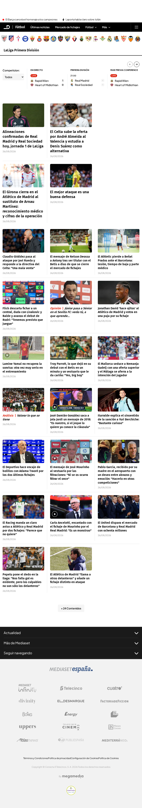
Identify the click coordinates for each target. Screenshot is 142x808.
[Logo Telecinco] (71, 688)
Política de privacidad (59, 758)
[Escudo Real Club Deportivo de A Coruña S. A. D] (95, 39)
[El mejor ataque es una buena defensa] (71, 175)
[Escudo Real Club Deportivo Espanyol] (39, 39)
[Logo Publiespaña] (71, 740)
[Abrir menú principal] (136, 27)
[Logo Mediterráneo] (115, 740)
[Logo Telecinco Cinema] (71, 727)
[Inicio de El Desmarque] (7, 27)
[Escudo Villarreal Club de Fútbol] (138, 39)
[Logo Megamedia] (72, 776)
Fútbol (20, 27)
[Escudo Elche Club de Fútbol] (32, 39)
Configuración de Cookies (84, 758)
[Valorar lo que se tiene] (23, 400)
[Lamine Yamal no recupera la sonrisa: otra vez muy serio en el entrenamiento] (23, 348)
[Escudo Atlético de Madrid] (11, 39)
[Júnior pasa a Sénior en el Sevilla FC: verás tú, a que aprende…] (71, 292)
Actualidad (12, 633)
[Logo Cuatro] (114, 688)
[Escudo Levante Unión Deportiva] (60, 39)
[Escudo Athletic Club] (4, 39)
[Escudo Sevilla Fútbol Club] (124, 39)
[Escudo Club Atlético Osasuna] (74, 39)
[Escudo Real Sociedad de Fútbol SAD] (117, 39)
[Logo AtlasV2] (27, 740)
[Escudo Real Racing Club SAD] (81, 39)
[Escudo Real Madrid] (109, 39)
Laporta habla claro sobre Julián (83, 19)
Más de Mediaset (17, 643)
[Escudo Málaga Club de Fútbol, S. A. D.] (67, 39)
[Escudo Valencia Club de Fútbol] (131, 39)
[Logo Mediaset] (71, 671)
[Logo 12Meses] (114, 727)
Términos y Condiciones (35, 758)
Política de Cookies (108, 758)
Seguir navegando (18, 653)
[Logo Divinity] (27, 701)
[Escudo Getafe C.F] (53, 39)
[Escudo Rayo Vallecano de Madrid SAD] (88, 39)
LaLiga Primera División (21, 50)
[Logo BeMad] (115, 714)
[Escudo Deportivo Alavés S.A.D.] (25, 39)
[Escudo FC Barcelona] (46, 39)
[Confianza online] (71, 794)
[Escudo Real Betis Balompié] (102, 39)
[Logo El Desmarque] (71, 701)
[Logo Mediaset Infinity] (27, 688)
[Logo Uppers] (27, 727)
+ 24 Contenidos (71, 608)
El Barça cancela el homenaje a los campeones (32, 19)
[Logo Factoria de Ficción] (115, 701)
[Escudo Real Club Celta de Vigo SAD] (18, 39)
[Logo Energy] (71, 714)
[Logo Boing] (27, 714)
